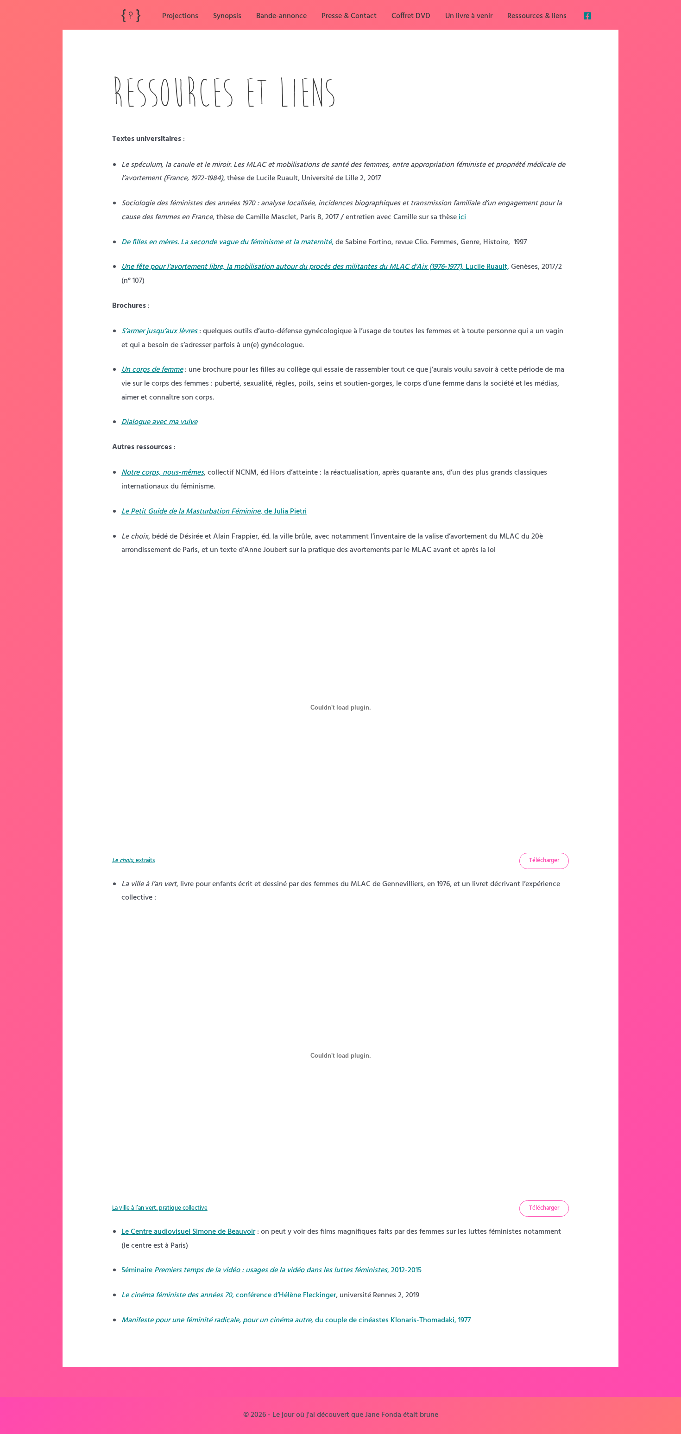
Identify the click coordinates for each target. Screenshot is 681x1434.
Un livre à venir (468, 16)
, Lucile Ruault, (315, 267)
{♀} (131, 16)
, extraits (133, 860)
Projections (180, 16)
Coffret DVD (410, 16)
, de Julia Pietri (214, 512)
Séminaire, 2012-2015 (271, 1270)
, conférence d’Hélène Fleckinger (228, 1295)
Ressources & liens (537, 16)
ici (462, 217)
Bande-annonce (281, 16)
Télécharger (544, 860)
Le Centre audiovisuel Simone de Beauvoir (188, 1232)
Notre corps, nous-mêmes (162, 473)
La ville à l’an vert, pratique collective (160, 1208)
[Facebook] (587, 16)
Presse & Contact (349, 16)
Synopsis (227, 16)
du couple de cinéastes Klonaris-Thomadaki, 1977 (296, 1320)
